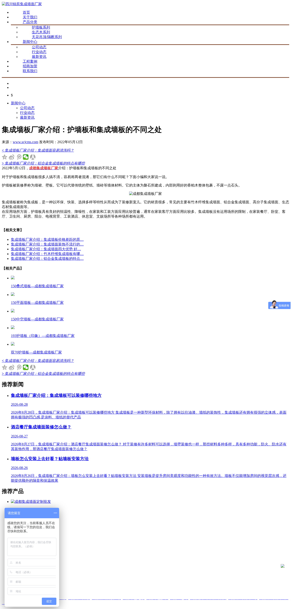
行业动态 (39, 52)
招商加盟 (30, 66)
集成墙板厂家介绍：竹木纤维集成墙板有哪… (47, 254)
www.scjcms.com (25, 142)
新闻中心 (30, 42)
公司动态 (39, 47)
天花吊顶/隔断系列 (47, 37)
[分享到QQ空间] (5, 157)
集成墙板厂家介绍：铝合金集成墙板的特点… (47, 258)
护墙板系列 (41, 27)
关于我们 (30, 17)
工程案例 (30, 61)
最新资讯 (39, 57)
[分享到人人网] (33, 157)
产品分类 (30, 22)
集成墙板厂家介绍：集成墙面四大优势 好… (46, 249)
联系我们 (30, 71)
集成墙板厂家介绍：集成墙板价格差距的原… (47, 239)
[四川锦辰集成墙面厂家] (22, 4)
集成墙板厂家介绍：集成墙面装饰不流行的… (47, 244)
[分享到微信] (26, 157)
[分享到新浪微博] (12, 157)
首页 (26, 12)
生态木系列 (41, 32)
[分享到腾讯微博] (19, 157)
